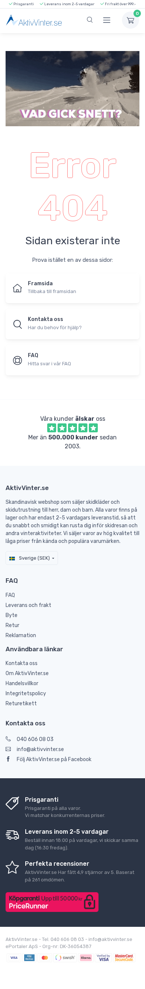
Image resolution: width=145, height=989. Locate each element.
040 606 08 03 (35, 739)
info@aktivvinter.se (40, 749)
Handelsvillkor (22, 683)
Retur (12, 625)
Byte (11, 615)
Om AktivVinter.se (27, 673)
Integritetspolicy (26, 693)
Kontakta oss (22, 663)
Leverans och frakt (28, 605)
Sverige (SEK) (34, 558)
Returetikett (21, 703)
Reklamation (21, 635)
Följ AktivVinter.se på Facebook (54, 759)
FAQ (10, 595)
